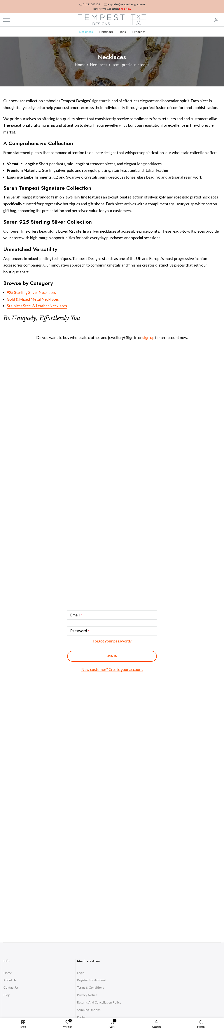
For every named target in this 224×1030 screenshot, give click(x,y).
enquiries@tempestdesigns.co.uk (126, 4)
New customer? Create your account (112, 669)
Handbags (106, 31)
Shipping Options (88, 1010)
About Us (10, 980)
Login (80, 973)
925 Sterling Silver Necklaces (31, 292)
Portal (81, 1017)
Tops (122, 31)
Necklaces (86, 31)
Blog (7, 995)
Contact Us (11, 987)
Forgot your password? (112, 641)
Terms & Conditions (90, 987)
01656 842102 (91, 4)
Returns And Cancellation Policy (99, 1002)
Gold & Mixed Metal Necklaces (33, 299)
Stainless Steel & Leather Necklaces (37, 305)
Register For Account (91, 980)
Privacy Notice (87, 995)
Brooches (138, 31)
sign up (148, 337)
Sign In (112, 656)
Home (80, 64)
